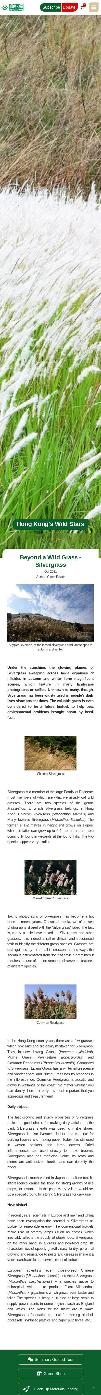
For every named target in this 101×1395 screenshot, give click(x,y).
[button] (94, 7)
